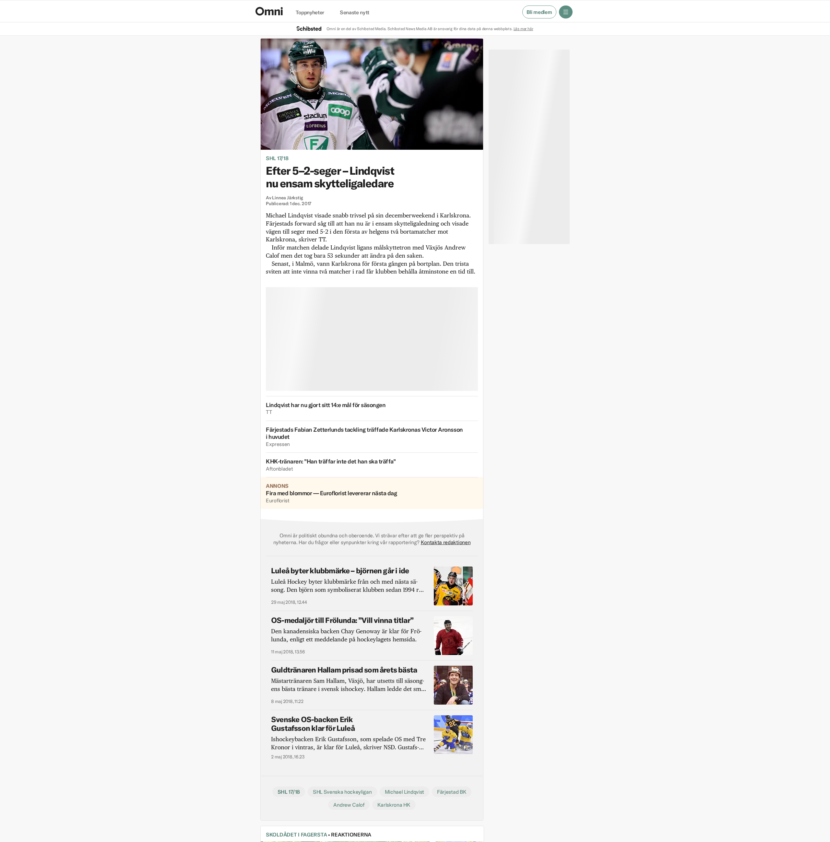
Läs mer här (523, 28)
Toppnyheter (310, 13)
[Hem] (269, 11)
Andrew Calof (348, 804)
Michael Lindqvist (404, 792)
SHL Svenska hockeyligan (342, 792)
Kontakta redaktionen (446, 542)
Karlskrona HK (393, 804)
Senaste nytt (354, 13)
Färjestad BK (451, 792)
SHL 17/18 (277, 158)
